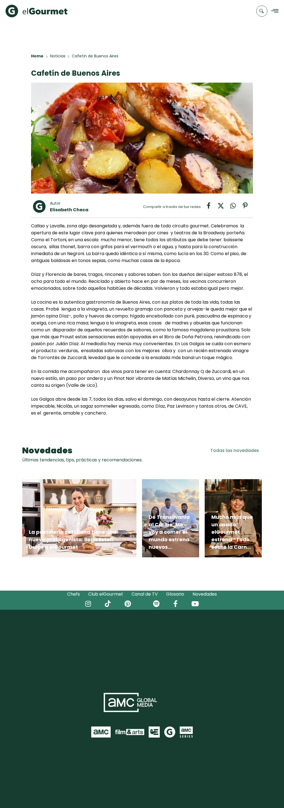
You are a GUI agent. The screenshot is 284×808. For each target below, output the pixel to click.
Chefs (73, 594)
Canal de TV (144, 594)
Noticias (57, 56)
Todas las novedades (234, 450)
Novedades (204, 594)
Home (37, 56)
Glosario (175, 594)
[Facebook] (211, 207)
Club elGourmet (105, 594)
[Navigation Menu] (273, 11)
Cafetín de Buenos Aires (95, 56)
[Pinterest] (247, 207)
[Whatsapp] (236, 207)
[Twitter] (223, 207)
